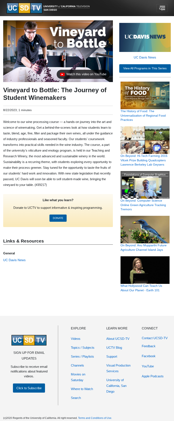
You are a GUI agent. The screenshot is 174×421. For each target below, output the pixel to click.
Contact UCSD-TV (155, 338)
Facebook (149, 356)
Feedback (149, 346)
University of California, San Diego (116, 385)
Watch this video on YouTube (83, 75)
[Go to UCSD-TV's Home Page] (48, 8)
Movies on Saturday (78, 377)
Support (111, 356)
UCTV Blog (114, 347)
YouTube (148, 366)
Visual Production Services (118, 368)
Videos (75, 338)
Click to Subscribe (29, 388)
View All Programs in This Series (145, 68)
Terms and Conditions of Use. (95, 418)
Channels (77, 365)
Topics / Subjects (82, 347)
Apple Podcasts (153, 376)
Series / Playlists (82, 356)
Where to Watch (82, 389)
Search (76, 398)
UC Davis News (145, 57)
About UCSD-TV (117, 338)
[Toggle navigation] (162, 8)
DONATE (58, 218)
